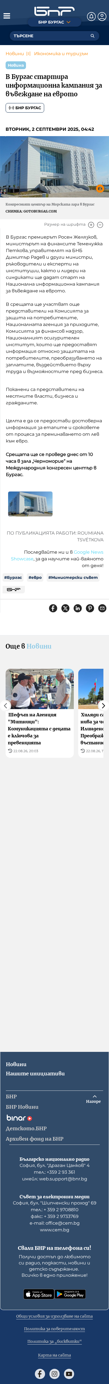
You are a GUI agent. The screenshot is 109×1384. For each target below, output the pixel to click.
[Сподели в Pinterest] (90, 608)
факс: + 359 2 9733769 (55, 1216)
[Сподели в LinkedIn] (77, 608)
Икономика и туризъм (61, 53)
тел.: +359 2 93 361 (54, 1172)
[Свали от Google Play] (70, 1294)
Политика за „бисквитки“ (54, 1341)
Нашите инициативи (35, 1073)
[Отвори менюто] (6, 15)
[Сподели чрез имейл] (102, 608)
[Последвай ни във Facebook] (40, 1374)
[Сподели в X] (65, 608)
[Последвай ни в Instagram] (54, 1374)
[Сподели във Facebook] (53, 608)
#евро (35, 577)
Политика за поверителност (54, 1328)
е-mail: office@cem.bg (55, 1223)
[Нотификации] (91, 16)
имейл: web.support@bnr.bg (54, 1179)
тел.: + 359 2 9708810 (55, 1209)
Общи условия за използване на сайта (54, 1316)
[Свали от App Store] (38, 1294)
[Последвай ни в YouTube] (69, 1374)
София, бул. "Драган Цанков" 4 (55, 1165)
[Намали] (100, 225)
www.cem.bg (54, 1229)
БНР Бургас (28, 107)
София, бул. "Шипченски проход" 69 (54, 1203)
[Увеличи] (91, 225)
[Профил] (102, 16)
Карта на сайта (54, 1355)
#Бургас (13, 577)
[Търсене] (92, 35)
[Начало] (54, 11)
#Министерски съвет (73, 577)
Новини (15, 53)
